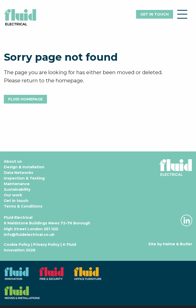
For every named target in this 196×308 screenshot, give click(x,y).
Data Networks (18, 172)
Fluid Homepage (25, 99)
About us (13, 161)
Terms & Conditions (23, 206)
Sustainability (17, 189)
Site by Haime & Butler (170, 244)
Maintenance (17, 184)
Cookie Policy (17, 244)
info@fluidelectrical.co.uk (29, 234)
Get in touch (154, 14)
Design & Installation (24, 167)
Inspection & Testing (24, 178)
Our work (13, 195)
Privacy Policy (46, 244)
